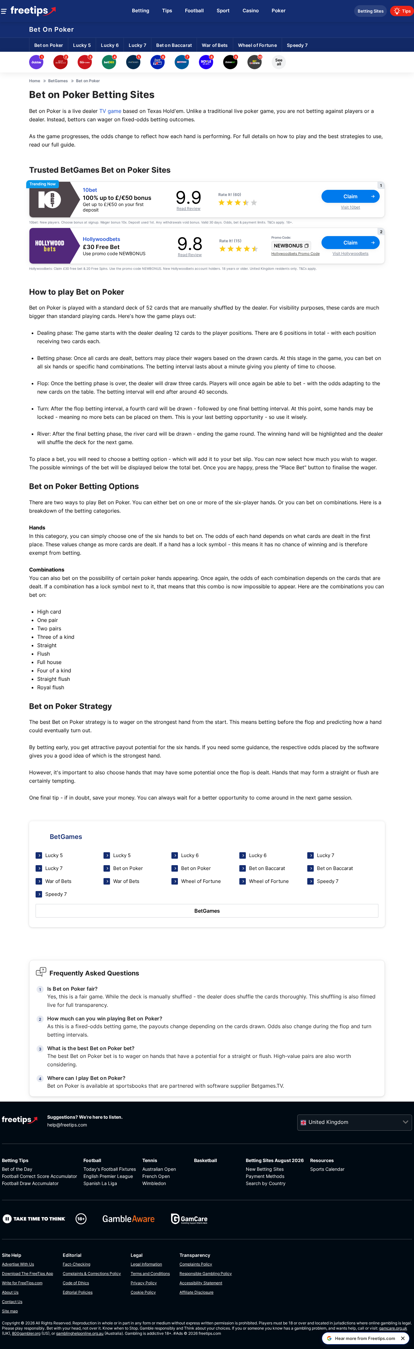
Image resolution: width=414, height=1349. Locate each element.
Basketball (205, 1160)
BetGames (207, 911)
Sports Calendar (327, 1169)
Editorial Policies (78, 1292)
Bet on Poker (51, 29)
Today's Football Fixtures (109, 1169)
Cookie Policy (143, 1292)
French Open (156, 1176)
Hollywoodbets (101, 239)
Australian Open (159, 1169)
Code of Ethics (76, 1282)
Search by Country (266, 1183)
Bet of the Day (17, 1169)
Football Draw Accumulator (30, 1183)
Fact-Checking (76, 1264)
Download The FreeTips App (27, 1273)
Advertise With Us (18, 1264)
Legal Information (146, 1264)
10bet (90, 190)
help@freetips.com (67, 1124)
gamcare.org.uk (393, 1328)
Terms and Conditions (150, 1273)
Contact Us (12, 1301)
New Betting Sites (265, 1169)
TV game (110, 111)
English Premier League (108, 1176)
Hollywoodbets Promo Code (295, 253)
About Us (10, 1292)
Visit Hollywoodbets (350, 253)
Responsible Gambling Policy (206, 1273)
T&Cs (271, 222)
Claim (350, 196)
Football (92, 1160)
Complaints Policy (196, 1264)
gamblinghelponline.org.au (80, 1333)
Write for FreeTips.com (22, 1282)
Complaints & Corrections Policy (92, 1273)
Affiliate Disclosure (196, 1292)
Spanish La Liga (100, 1183)
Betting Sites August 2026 (275, 1160)
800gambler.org (26, 1333)
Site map (10, 1311)
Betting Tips (15, 1160)
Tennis (149, 1160)
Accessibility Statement (201, 1282)
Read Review (189, 208)
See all (278, 62)
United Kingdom (328, 1122)
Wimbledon (154, 1183)
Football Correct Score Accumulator (39, 1176)
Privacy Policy (144, 1282)
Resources (322, 1160)
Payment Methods (265, 1176)
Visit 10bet (350, 207)
